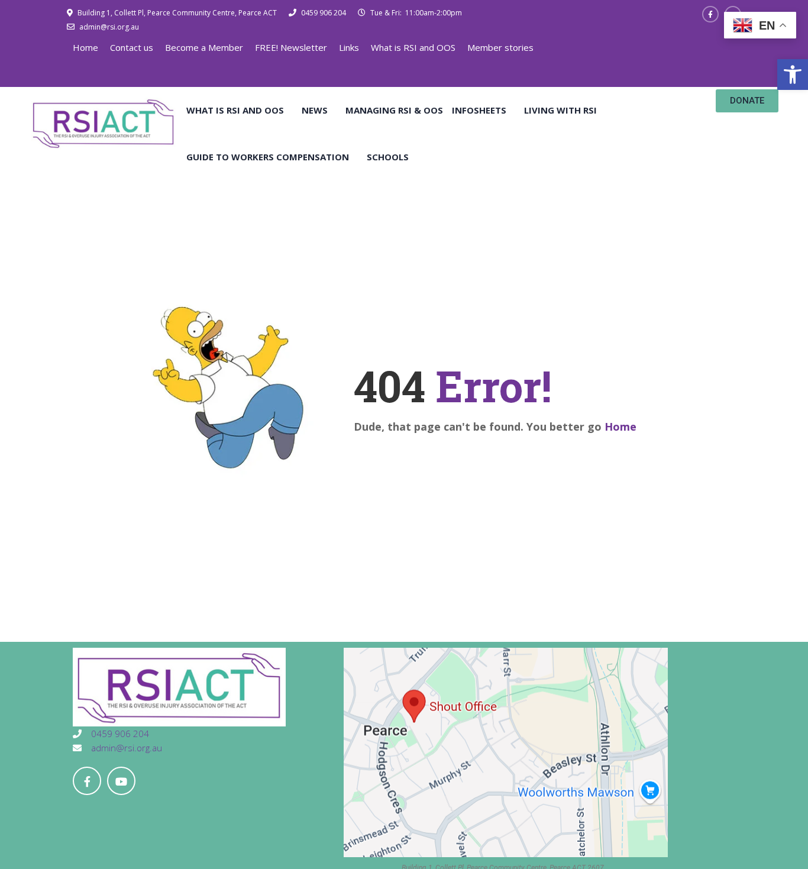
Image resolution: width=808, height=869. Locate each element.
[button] (792, 74)
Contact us (131, 47)
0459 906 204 (322, 13)
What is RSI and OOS (413, 47)
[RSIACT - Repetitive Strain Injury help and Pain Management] (103, 122)
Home (85, 47)
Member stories (500, 47)
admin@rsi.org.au (108, 27)
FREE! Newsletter (291, 47)
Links (349, 47)
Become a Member (204, 47)
